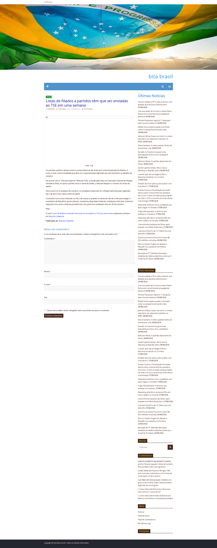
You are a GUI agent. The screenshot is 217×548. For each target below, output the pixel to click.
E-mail (47, 284)
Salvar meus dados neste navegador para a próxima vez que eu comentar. (78, 310)
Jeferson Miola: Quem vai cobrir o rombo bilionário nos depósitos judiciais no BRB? (155, 139)
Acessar (141, 512)
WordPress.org (144, 523)
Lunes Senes (62, 109)
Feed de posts (144, 515)
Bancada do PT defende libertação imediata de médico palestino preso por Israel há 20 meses (154, 256)
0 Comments (88, 109)
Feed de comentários (146, 519)
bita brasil (161, 76)
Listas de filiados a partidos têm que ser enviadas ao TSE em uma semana (83, 213)
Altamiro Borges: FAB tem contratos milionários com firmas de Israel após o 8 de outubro (155, 473)
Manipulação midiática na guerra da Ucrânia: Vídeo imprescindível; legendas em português (155, 483)
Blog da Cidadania (56, 216)
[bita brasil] (108, 5)
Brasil (49, 97)
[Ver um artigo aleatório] (169, 86)
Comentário (50, 238)
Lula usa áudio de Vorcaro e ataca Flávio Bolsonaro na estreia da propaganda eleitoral (155, 114)
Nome (47, 271)
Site (45, 297)
